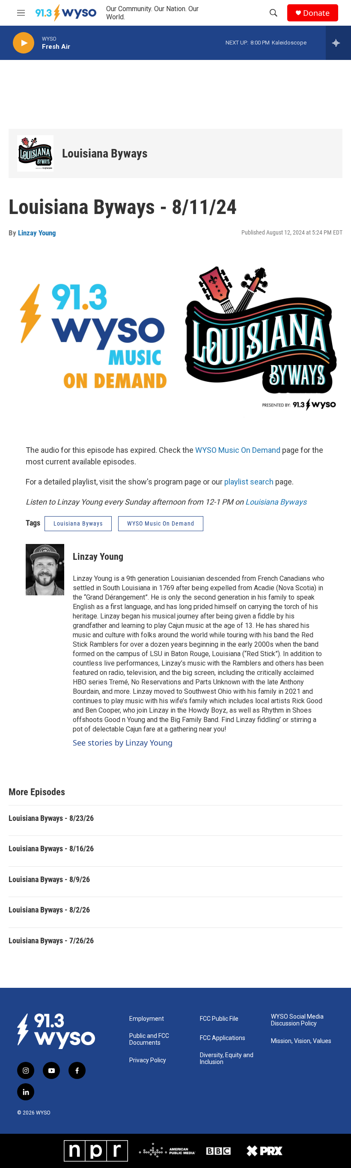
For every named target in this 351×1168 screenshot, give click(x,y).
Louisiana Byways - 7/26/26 (51, 940)
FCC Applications (222, 1038)
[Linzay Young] (45, 569)
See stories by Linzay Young (123, 742)
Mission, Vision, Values (301, 1041)
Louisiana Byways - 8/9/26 (49, 879)
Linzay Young (37, 233)
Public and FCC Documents (149, 1039)
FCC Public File (219, 1019)
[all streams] (338, 43)
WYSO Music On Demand (237, 450)
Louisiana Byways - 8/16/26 (51, 848)
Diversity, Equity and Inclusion (226, 1058)
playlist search (249, 481)
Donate (316, 13)
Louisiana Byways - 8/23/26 (51, 818)
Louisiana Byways (105, 153)
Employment (146, 1019)
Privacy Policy (147, 1060)
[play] (23, 43)
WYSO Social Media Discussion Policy (297, 1020)
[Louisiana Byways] (35, 153)
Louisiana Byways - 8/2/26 (49, 909)
